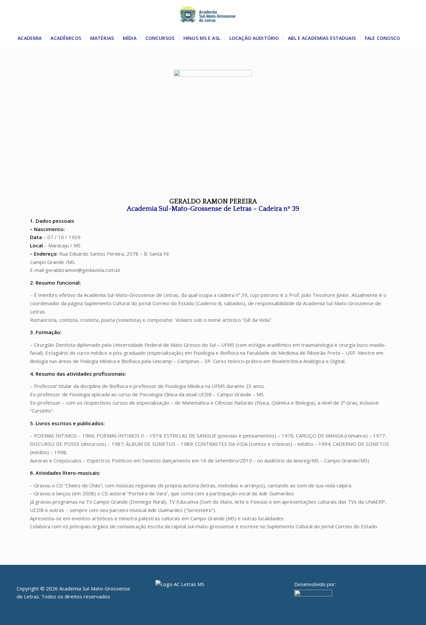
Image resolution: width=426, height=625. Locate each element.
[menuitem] (29, 38)
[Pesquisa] (409, 38)
